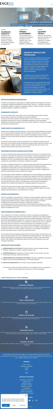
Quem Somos (26, 364)
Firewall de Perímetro (26, 385)
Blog (26, 369)
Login (26, 372)
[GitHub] (36, 400)
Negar (14, 405)
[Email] (29, 400)
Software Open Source (26, 390)
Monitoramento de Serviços (26, 393)
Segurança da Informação (26, 379)
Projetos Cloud (26, 381)
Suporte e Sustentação (26, 391)
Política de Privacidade (20, 401)
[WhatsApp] (33, 400)
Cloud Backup (26, 388)
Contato (26, 368)
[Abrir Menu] (52, 4)
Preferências (22, 405)
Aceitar (5, 405)
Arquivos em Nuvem (26, 386)
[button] (25, 395)
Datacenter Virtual (26, 383)
